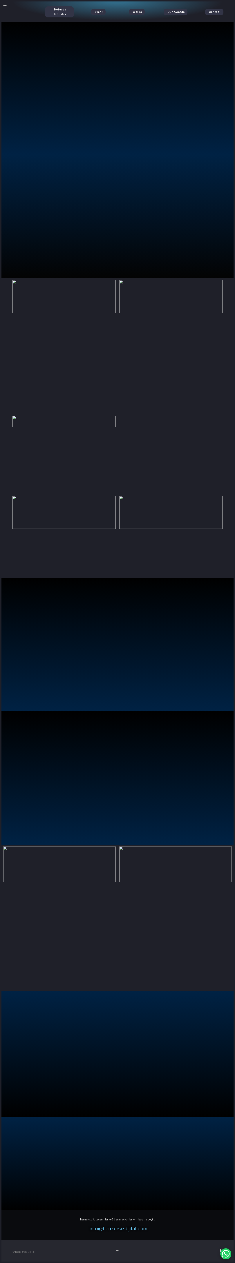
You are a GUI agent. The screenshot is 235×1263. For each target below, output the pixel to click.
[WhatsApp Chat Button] (225, 1253)
